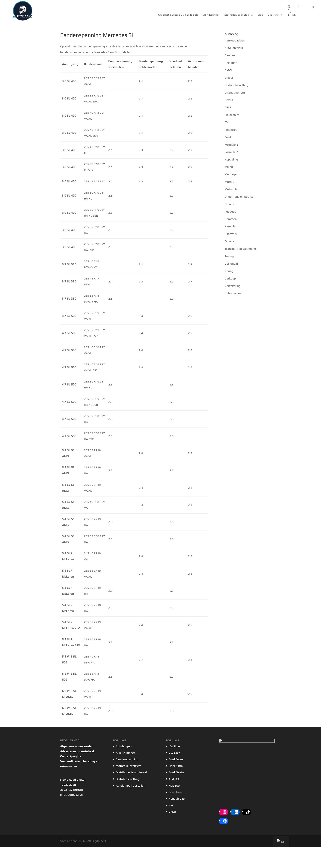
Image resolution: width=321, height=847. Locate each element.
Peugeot (230, 211)
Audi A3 (174, 779)
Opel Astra (176, 766)
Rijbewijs (231, 234)
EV (226, 122)
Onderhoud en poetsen (240, 196)
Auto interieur (234, 48)
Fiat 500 (174, 785)
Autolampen (124, 746)
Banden (230, 55)
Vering (229, 271)
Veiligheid (231, 263)
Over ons (273, 15)
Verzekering (233, 286)
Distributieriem (235, 92)
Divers (229, 100)
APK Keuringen (126, 753)
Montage (231, 174)
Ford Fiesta (176, 772)
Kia (171, 805)
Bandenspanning (127, 759)
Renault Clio (177, 798)
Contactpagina (70, 756)
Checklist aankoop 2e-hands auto (178, 15)
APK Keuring (211, 15)
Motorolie (231, 189)
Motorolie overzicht (128, 766)
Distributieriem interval (131, 772)
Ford (228, 137)
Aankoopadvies (235, 40)
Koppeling (231, 159)
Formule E (231, 144)
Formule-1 (232, 152)
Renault (230, 226)
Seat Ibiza (175, 792)
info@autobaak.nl (71, 794)
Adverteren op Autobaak (77, 751)
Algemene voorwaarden (76, 746)
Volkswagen (233, 293)
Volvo (172, 812)
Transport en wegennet (240, 248)
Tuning (229, 256)
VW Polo (174, 746)
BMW (228, 70)
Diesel (229, 77)
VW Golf (174, 753)
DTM (228, 107)
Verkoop (230, 278)
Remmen (231, 219)
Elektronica (232, 115)
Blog (260, 15)
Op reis (229, 204)
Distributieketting (236, 85)
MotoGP (230, 182)
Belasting (231, 63)
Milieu (229, 167)
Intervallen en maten (236, 15)
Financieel (231, 129)
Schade (229, 241)
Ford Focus (176, 759)
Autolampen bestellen (130, 785)
